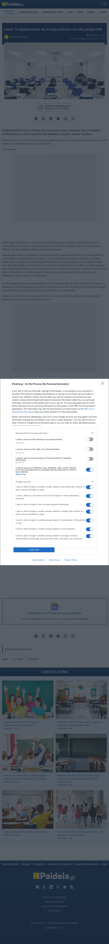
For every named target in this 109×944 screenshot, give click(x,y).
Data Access (54, 560)
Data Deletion (38, 560)
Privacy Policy (70, 560)
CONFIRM (34, 550)
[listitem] (54, 433)
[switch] (89, 439)
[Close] (103, 384)
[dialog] (54, 472)
